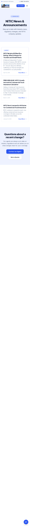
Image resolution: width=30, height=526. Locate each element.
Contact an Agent (15, 151)
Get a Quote (21, 5)
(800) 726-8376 (24, 1)
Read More (21, 72)
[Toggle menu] (27, 5)
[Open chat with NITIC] (26, 522)
